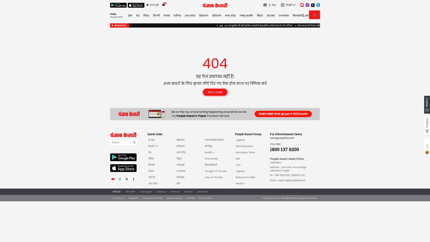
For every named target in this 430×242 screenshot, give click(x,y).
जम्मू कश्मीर (246, 15)
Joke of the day (214, 177)
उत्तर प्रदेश (190, 15)
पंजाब (151, 171)
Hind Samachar (244, 146)
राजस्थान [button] (284, 15)
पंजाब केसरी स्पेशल (214, 140)
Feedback (133, 198)
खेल (179, 183)
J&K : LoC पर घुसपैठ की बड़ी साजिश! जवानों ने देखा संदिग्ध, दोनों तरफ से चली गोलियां (250, 25)
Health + (209, 152)
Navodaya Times (245, 152)
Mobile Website (174, 198)
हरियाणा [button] (216, 15)
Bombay (175, 191)
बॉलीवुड (208, 146)
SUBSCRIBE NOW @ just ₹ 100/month (283, 114)
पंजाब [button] (166, 15)
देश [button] (138, 15)
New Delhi (130, 191)
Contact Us (118, 198)
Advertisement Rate (153, 198)
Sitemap (190, 198)
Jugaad (240, 171)
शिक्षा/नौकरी (211, 165)
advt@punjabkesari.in (282, 138)
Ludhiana (161, 191)
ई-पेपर (151, 140)
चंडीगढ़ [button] (177, 15)
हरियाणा (181, 146)
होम (130, 15)
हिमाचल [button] (203, 15)
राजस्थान (181, 171)
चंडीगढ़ (151, 177)
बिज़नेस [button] (297, 15)
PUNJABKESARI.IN (289, 198)
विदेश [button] (146, 15)
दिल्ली (156, 15)
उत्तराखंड (181, 165)
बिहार (260, 15)
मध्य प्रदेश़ (230, 15)
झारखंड (271, 15)
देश (150, 152)
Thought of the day (216, 171)
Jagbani (240, 140)
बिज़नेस (180, 177)
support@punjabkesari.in (292, 180)
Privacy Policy (206, 198)
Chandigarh (145, 191)
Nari (238, 158)
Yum (238, 165)
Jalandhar (202, 191)
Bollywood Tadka (245, 177)
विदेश (151, 158)
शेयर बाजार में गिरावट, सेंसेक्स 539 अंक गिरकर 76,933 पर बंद (319, 25)
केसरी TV (153, 146)
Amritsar (188, 191)
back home (215, 92)
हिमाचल (181, 140)
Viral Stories (211, 158)
